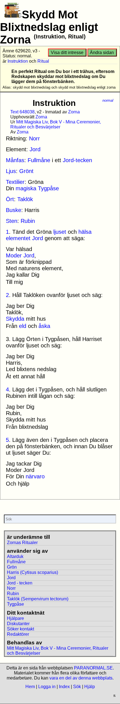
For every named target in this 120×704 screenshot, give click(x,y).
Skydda (15, 319)
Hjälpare (15, 618)
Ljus (11, 171)
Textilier (15, 182)
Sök (77, 686)
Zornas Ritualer (22, 542)
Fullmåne (39, 160)
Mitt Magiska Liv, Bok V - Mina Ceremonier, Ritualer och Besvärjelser (55, 124)
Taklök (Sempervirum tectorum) (37, 598)
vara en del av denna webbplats (80, 678)
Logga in (47, 686)
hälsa (85, 232)
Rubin (28, 221)
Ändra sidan (102, 52)
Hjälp (89, 686)
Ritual (43, 61)
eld (22, 326)
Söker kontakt (20, 629)
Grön (12, 567)
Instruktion (18, 61)
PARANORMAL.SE (93, 668)
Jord (35, 149)
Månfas (15, 160)
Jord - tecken (19, 583)
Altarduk (15, 556)
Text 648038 (22, 111)
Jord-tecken (77, 160)
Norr (34, 138)
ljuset (59, 232)
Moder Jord (20, 255)
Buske (13, 210)
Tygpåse (48, 188)
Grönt (26, 171)
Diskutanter (18, 623)
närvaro (35, 476)
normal (107, 100)
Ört (10, 199)
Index (64, 686)
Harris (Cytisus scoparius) (32, 572)
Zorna (74, 111)
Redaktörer (18, 634)
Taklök (25, 199)
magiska (26, 188)
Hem (30, 686)
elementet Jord (24, 238)
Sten (11, 221)
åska (44, 326)
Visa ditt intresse (67, 52)
